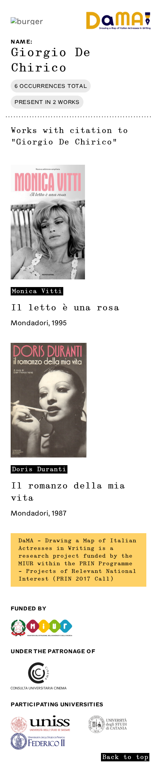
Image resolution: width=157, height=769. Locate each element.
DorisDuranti (39, 469)
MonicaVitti (37, 291)
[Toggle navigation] (27, 20)
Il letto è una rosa (65, 307)
